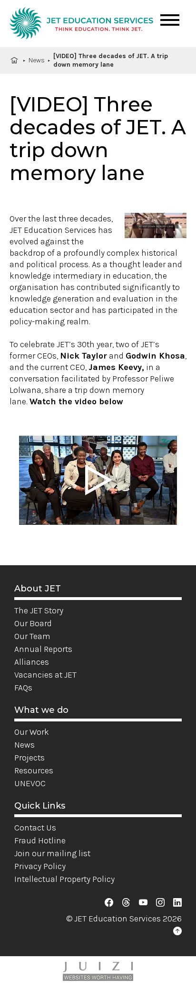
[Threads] (126, 903)
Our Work (31, 732)
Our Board (33, 623)
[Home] (81, 24)
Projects (29, 757)
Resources (33, 770)
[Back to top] (177, 931)
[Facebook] (109, 903)
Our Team (32, 636)
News (37, 60)
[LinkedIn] (177, 903)
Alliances (31, 662)
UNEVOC (30, 783)
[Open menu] (169, 20)
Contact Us (35, 827)
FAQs (23, 687)
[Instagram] (160, 903)
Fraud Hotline (40, 840)
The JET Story (38, 610)
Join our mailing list (52, 853)
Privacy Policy (40, 866)
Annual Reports (43, 649)
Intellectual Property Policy (64, 879)
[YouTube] (143, 903)
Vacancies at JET (45, 675)
